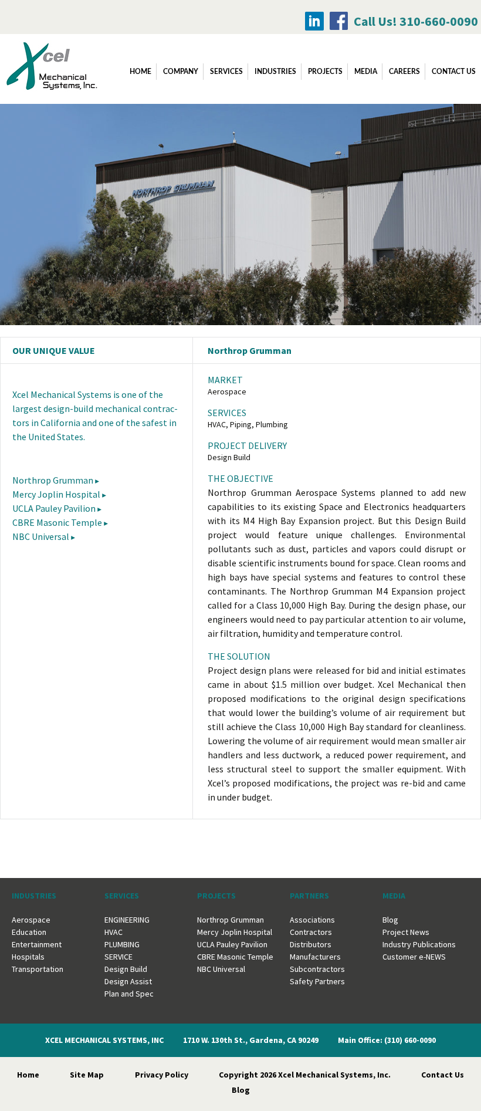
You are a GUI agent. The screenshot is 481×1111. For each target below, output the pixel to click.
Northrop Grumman (52, 480)
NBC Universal (40, 536)
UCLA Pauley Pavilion (54, 508)
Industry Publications (419, 944)
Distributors (310, 944)
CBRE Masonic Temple (57, 522)
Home (140, 71)
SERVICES (226, 71)
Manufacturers (315, 956)
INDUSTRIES (275, 71)
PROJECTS (325, 71)
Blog (390, 919)
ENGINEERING (127, 919)
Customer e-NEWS (414, 956)
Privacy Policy (161, 1074)
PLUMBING (122, 944)
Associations (312, 919)
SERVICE (118, 956)
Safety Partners (317, 981)
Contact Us (442, 1074)
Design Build (125, 969)
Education (29, 932)
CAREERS (404, 71)
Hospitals (28, 956)
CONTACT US (454, 71)
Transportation (37, 969)
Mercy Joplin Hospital (56, 494)
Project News (405, 932)
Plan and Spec (129, 993)
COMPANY (180, 71)
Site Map (87, 1074)
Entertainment (37, 944)
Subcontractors (317, 969)
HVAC (113, 932)
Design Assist (128, 981)
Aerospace (31, 919)
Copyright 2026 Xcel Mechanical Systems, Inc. (305, 1074)
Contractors (311, 932)
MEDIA (365, 71)
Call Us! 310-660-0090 (416, 21)
